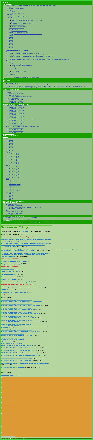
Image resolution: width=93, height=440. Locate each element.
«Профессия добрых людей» (9, 279)
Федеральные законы (12, 83)
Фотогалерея (9, 165)
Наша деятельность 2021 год (16, 114)
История (8, 7)
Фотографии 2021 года (15, 174)
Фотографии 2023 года (15, 171)
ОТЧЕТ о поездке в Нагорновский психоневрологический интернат (20, 287)
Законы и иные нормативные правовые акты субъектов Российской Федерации (27, 87)
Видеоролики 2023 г (14, 158)
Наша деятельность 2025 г (16, 101)
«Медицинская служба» (15, 22)
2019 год (11, 47)
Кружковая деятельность (12, 95)
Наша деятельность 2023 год (16, 111)
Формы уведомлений (11, 204)
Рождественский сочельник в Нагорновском (13, 292)
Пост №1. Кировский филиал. (19, 26)
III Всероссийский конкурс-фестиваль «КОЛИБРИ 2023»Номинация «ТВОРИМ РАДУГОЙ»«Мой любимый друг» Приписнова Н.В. (21, 300)
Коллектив (9, 17)
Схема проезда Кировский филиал (18, 16)
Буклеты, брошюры (11, 192)
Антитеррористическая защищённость (13, 216)
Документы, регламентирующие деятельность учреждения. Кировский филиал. (33, 55)
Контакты (8, 10)
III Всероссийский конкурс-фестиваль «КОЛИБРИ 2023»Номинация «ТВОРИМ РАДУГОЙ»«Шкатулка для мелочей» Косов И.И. (21, 330)
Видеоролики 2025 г (14, 155)
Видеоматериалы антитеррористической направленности (21, 217)
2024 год (11, 40)
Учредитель (12, 11)
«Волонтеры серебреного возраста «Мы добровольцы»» (21, 119)
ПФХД (15, 68)
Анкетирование (7, 220)
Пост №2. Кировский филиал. (19, 31)
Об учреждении (7, 4)
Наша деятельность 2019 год (16, 117)
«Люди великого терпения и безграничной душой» (16, 282)
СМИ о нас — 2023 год (14, 184)
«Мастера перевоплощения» (9, 274)
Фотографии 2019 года (15, 177)
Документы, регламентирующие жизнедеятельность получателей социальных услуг (31, 56)
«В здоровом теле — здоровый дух (10, 264)
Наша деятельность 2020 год (16, 116)
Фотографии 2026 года (15, 167)
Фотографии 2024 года (15, 170)
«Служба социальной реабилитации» (19, 32)
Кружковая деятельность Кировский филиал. (21, 96)
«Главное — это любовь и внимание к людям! (14, 261)
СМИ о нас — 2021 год (14, 187)
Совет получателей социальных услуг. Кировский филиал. (24, 77)
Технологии (9, 92)
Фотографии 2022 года (15, 173)
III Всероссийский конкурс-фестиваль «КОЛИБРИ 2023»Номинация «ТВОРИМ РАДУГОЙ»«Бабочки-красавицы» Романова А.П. (21, 304)
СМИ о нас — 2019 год (14, 190)
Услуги (8, 90)
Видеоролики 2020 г (14, 162)
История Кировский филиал (16, 8)
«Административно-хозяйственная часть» (20, 19)
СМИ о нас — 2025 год (14, 182)
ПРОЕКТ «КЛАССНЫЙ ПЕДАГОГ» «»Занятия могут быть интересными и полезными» (25, 363)
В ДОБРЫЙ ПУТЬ (5, 289)
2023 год (11, 41)
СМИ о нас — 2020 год (14, 189)
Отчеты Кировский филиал (19, 71)
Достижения (9, 35)
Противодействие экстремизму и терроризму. (18, 219)
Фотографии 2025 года (15, 168)
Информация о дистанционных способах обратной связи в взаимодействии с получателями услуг (29, 222)
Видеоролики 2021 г (14, 161)
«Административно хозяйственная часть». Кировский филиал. (28, 20)
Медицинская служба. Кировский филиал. (23, 23)
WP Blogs (22, 438)
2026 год (11, 37)
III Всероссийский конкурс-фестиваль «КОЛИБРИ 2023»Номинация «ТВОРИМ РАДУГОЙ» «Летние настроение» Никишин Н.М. (21, 321)
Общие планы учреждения (19, 64)
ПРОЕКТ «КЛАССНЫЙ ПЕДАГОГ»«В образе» (13, 367)
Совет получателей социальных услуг (16, 76)
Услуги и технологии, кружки (11, 89)
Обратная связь (7, 79)
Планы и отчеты (10, 61)
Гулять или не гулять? (7, 375)
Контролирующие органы (18, 13)
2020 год (11, 46)
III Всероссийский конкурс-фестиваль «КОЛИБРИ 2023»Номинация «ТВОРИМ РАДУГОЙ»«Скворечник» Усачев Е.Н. (18, 316)
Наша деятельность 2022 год (16, 113)
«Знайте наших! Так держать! (9, 271)
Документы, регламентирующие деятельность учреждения (24, 53)
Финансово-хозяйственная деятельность (22, 65)
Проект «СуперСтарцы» (12, 98)
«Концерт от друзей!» (7, 269)
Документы (9, 52)
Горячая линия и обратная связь (14, 211)
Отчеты (11, 70)
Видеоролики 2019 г (14, 164)
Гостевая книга (7, 80)
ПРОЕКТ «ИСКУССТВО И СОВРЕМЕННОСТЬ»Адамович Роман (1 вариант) (21, 353)
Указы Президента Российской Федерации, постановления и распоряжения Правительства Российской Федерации (37, 84)
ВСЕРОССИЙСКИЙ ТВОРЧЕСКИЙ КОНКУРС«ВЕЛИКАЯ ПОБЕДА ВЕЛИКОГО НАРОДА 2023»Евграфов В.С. (13, 339)
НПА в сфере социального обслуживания (14, 82)
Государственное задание (21, 67)
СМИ (7, 179)
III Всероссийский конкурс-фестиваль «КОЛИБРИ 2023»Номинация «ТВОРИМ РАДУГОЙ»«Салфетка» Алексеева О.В (18, 308)
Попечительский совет (12, 74)
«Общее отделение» (14, 29)
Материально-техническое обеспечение (17, 50)
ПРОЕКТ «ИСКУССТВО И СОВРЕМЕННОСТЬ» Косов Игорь (16, 358)
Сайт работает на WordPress (8, 438)
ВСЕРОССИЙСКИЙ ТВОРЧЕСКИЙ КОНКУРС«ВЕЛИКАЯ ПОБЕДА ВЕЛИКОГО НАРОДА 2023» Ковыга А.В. (17, 344)
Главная (5, 2)
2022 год (11, 43)
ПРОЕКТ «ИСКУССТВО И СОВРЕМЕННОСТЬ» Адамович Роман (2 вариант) (21, 355)
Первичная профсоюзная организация (13, 201)
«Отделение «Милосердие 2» (16, 28)
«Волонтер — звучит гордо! (8, 277)
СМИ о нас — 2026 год (14, 180)
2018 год (11, 49)
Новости (5, 137)
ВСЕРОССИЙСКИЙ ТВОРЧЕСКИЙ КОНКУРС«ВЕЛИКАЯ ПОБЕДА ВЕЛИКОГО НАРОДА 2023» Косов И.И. (17, 334)
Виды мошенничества (12, 214)
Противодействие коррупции (11, 202)
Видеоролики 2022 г (14, 159)
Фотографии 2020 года (15, 176)
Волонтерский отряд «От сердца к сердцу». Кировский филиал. (22, 126)
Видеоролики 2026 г (14, 153)
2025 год (11, 38)
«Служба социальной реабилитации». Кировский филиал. (27, 34)
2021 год (11, 44)
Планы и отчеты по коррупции (14, 208)
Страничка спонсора (8, 134)
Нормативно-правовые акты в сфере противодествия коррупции (23, 207)
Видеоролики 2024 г (14, 156)
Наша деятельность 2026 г (16, 99)
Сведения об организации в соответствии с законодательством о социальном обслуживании (31, 5)
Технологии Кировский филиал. (17, 93)
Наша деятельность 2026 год (16, 107)
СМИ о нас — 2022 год (14, 186)
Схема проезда (10, 14)
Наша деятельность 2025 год (16, 108)
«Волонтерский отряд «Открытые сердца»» (17, 105)
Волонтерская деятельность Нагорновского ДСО (16, 104)
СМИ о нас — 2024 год (14, 183)
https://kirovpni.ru (24, 231)
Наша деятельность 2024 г (16, 102)
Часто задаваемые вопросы (10, 135)
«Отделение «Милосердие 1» (16, 25)
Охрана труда (12, 58)
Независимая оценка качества (17, 73)
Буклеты (8, 210)
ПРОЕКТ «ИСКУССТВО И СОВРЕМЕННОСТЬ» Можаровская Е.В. (18, 350)
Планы (10, 62)
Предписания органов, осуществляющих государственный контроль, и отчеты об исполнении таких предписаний (39, 59)
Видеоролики (9, 152)
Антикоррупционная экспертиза (14, 213)
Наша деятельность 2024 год (16, 110)
